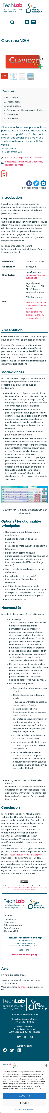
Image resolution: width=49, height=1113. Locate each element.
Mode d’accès (14, 105)
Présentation (13, 101)
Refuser (24, 1103)
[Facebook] (5, 1050)
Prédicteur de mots (13, 164)
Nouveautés (13, 114)
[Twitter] (12, 1050)
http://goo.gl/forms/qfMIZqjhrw (26, 854)
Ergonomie (36, 161)
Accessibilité (10, 161)
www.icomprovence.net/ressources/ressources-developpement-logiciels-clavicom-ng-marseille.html (36, 310)
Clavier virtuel (24, 161)
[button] (45, 1065)
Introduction (12, 97)
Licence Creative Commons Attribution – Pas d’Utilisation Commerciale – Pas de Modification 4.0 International (24, 888)
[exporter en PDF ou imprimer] (4, 173)
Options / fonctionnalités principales (25, 110)
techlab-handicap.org (24, 954)
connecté (23, 986)
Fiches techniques (34, 157)
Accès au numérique (14, 157)
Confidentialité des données (22, 1109)
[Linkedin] (19, 1050)
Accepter (24, 1095)
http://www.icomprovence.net (36, 276)
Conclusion (12, 118)
